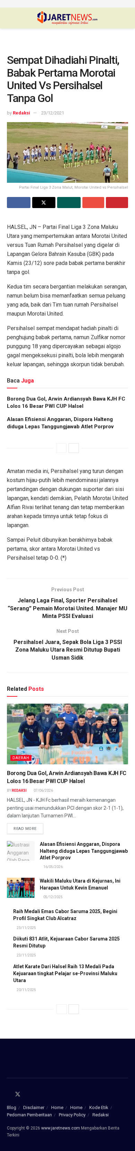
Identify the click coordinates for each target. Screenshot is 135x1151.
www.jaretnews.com (60, 1128)
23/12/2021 (52, 112)
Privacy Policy (72, 1114)
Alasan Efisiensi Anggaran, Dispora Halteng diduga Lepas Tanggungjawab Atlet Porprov (84, 850)
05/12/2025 (53, 897)
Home (57, 1107)
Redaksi (21, 112)
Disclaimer (33, 1107)
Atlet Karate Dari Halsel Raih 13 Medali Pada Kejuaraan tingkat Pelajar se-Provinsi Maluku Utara (65, 973)
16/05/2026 (53, 867)
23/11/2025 (26, 928)
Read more (25, 828)
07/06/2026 (43, 790)
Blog (11, 1107)
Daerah (20, 758)
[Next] (74, 448)
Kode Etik (98, 1107)
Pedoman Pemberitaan (29, 1114)
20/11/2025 (26, 990)
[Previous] (61, 448)
